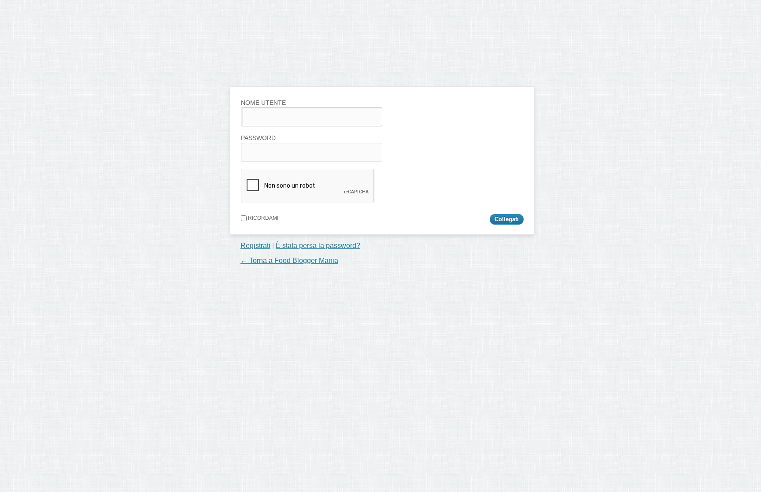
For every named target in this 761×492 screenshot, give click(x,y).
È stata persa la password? (318, 245)
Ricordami (262, 218)
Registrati (255, 245)
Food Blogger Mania (298, 68)
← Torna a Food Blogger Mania (289, 260)
